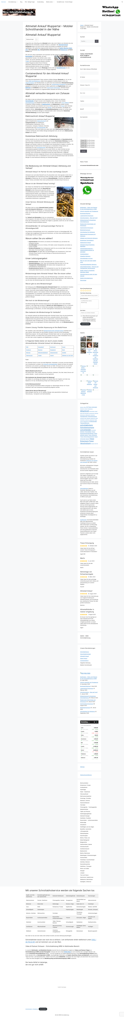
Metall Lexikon (49, 2)
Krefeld (64, 352)
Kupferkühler (82, 419)
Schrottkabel (93, 430)
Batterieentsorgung (85, 230)
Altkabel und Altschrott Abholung (88, 238)
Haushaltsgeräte (41, 127)
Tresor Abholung (92, 435)
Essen (63, 347)
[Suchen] (96, 41)
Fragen (27, 61)
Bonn (63, 350)
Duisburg (28, 350)
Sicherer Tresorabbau (85, 431)
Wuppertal (53, 350)
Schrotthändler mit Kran (86, 258)
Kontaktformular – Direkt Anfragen (65, 2)
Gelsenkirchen (54, 352)
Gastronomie (50, 87)
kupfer (96, 418)
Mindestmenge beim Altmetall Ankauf (53, 330)
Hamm (52, 355)
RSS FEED (87, 673)
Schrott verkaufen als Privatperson (89, 211)
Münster (28, 352)
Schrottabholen (84, 488)
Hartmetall (82, 418)
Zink (27, 49)
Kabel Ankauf (83, 658)
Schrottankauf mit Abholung (87, 232)
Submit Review (85, 324)
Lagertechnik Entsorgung (86, 215)
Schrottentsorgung (87, 427)
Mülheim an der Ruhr (67, 355)
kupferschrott (92, 419)
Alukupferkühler (92, 411)
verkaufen (92, 443)
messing (81, 421)
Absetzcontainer (30, 82)
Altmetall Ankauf (63, 44)
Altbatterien (64, 49)
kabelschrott (93, 418)
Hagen (40, 355)
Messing (66, 48)
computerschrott (91, 413)
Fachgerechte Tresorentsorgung (88, 416)
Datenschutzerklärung (86, 775)
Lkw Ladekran (65, 102)
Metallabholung (86, 421)
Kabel (70, 48)
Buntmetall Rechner (85, 213)
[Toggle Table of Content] (35, 39)
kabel (85, 418)
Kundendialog (40, 2)
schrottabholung (86, 425)
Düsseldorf (41, 347)
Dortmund (52, 347)
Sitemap (82, 766)
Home (81, 25)
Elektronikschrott (41, 121)
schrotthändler (85, 430)
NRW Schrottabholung (34, 81)
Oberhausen (29, 355)
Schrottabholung (12, 2)
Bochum (40, 350)
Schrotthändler (30, 101)
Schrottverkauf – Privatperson (32, 1009)
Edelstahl (28, 87)
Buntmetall (87, 413)
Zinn (97, 443)
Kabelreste (88, 418)
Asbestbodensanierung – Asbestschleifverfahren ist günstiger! (87, 250)
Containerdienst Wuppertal (59, 84)
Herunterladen (43, 1009)
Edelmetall (96, 413)
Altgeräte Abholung (85, 256)
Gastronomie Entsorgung (86, 227)
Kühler (96, 419)
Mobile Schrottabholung (86, 278)
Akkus (85, 407)
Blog (21, 2)
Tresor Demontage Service (87, 436)
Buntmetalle (29, 56)
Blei (39, 49)
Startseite (3, 2)
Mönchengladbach (43, 352)
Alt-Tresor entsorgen (91, 407)
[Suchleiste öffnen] (122, 2)
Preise (62, 106)
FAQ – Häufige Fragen (30, 2)
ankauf (96, 411)
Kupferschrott (46, 104)
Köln (27, 347)
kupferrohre (87, 419)
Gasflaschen (83, 519)
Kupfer (61, 48)
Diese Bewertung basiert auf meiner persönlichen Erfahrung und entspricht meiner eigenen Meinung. (90, 318)
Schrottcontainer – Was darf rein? (89, 218)
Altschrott (84, 411)
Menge (49, 107)
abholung (82, 407)
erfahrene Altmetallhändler (50, 364)
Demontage (57, 87)
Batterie (81, 413)
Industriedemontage (85, 654)
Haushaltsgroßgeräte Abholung (88, 264)
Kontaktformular (41, 147)
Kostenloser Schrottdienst (87, 240)
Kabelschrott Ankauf (85, 242)
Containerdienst (84, 254)
